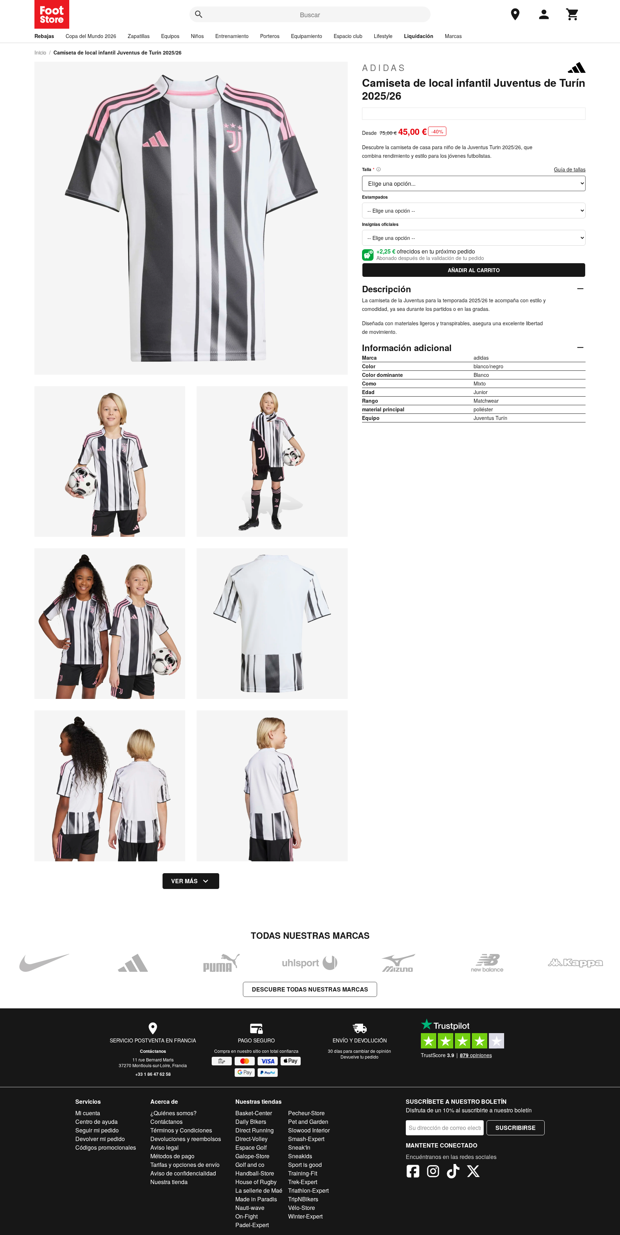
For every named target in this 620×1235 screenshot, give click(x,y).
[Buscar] (199, 14)
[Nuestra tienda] (515, 14)
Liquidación (418, 35)
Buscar (310, 14)
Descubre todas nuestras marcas (310, 989)
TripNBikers (303, 1199)
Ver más (184, 881)
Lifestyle (383, 35)
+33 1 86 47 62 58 (153, 1074)
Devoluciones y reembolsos (185, 1139)
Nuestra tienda (169, 1182)
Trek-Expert (302, 1182)
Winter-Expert (305, 1216)
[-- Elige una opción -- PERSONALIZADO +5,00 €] (474, 210)
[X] (473, 1172)
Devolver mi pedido (100, 1139)
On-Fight (246, 1216)
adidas (384, 67)
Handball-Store (254, 1173)
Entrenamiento (232, 35)
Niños (197, 35)
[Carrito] (572, 14)
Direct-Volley (251, 1139)
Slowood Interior (309, 1130)
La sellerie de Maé (258, 1190)
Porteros (270, 35)
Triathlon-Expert (308, 1190)
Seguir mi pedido (97, 1130)
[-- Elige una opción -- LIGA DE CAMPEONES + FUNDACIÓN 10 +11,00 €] (474, 238)
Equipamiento (306, 35)
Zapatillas (139, 35)
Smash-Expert (306, 1139)
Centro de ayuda (96, 1121)
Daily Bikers (250, 1121)
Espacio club (348, 35)
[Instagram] (433, 1172)
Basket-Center (253, 1113)
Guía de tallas (570, 169)
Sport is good (305, 1164)
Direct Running (254, 1130)
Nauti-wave (249, 1207)
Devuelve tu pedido (359, 1057)
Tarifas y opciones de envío (185, 1164)
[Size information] (378, 169)
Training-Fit (302, 1173)
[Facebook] (413, 1172)
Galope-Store (252, 1156)
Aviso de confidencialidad (183, 1173)
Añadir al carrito (474, 270)
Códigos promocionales (105, 1147)
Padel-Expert (252, 1225)
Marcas (453, 35)
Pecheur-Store (306, 1113)
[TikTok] (453, 1172)
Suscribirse (515, 1127)
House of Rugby (256, 1182)
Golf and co (249, 1164)
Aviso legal (164, 1147)
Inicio (40, 52)
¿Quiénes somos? (173, 1113)
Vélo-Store (301, 1207)
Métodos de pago (172, 1156)
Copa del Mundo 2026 (91, 35)
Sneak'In (299, 1147)
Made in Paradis (256, 1199)
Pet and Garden (308, 1121)
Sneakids (300, 1156)
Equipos (170, 35)
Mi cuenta (87, 1113)
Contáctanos (153, 1051)
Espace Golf (251, 1147)
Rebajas (44, 35)
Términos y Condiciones (181, 1130)
